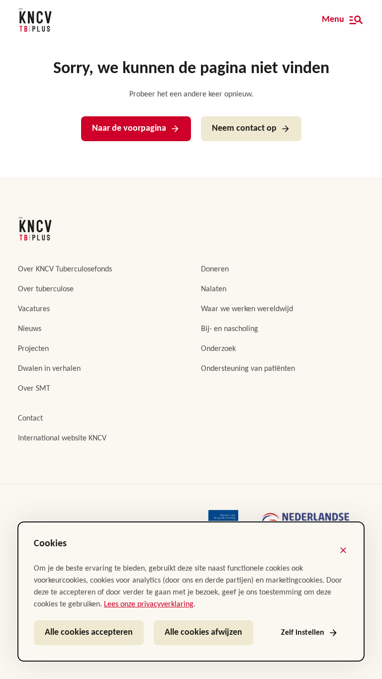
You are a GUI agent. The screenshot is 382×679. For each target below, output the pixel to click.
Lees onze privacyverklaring (148, 604)
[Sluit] (343, 550)
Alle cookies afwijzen (203, 632)
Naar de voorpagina (129, 128)
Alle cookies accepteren (89, 632)
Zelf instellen (302, 633)
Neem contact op (244, 128)
